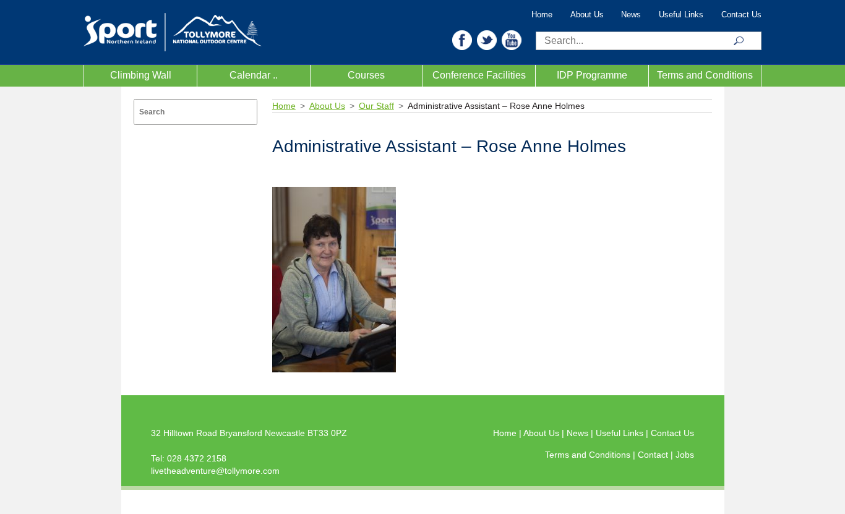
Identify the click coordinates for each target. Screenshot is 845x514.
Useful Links (681, 15)
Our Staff (376, 106)
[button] (462, 39)
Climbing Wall (140, 75)
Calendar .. (253, 75)
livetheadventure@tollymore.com (215, 471)
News (631, 15)
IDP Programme (592, 75)
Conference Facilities (479, 75)
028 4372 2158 (196, 458)
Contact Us (741, 15)
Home (541, 15)
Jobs (685, 455)
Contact (654, 455)
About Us (587, 15)
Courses (366, 75)
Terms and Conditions (705, 75)
